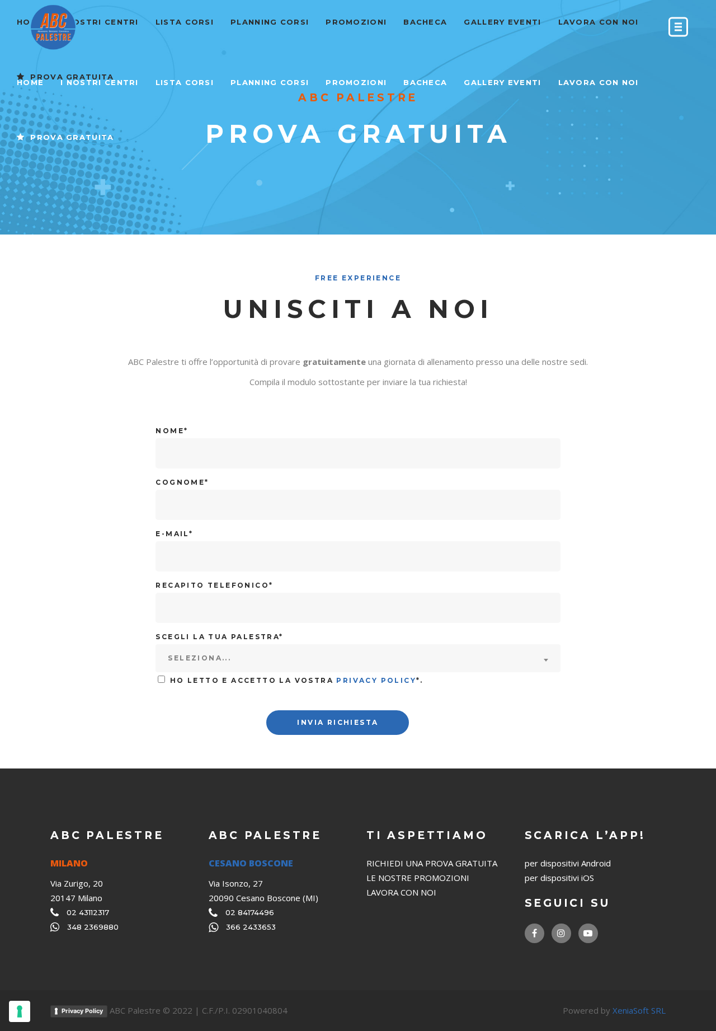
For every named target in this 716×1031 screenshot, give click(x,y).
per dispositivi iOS (559, 877)
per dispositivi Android (568, 863)
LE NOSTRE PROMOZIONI (417, 877)
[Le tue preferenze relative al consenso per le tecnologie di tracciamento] (19, 1011)
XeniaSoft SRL (639, 1010)
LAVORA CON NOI (401, 892)
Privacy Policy (376, 680)
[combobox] (358, 658)
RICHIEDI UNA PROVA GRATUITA (431, 863)
